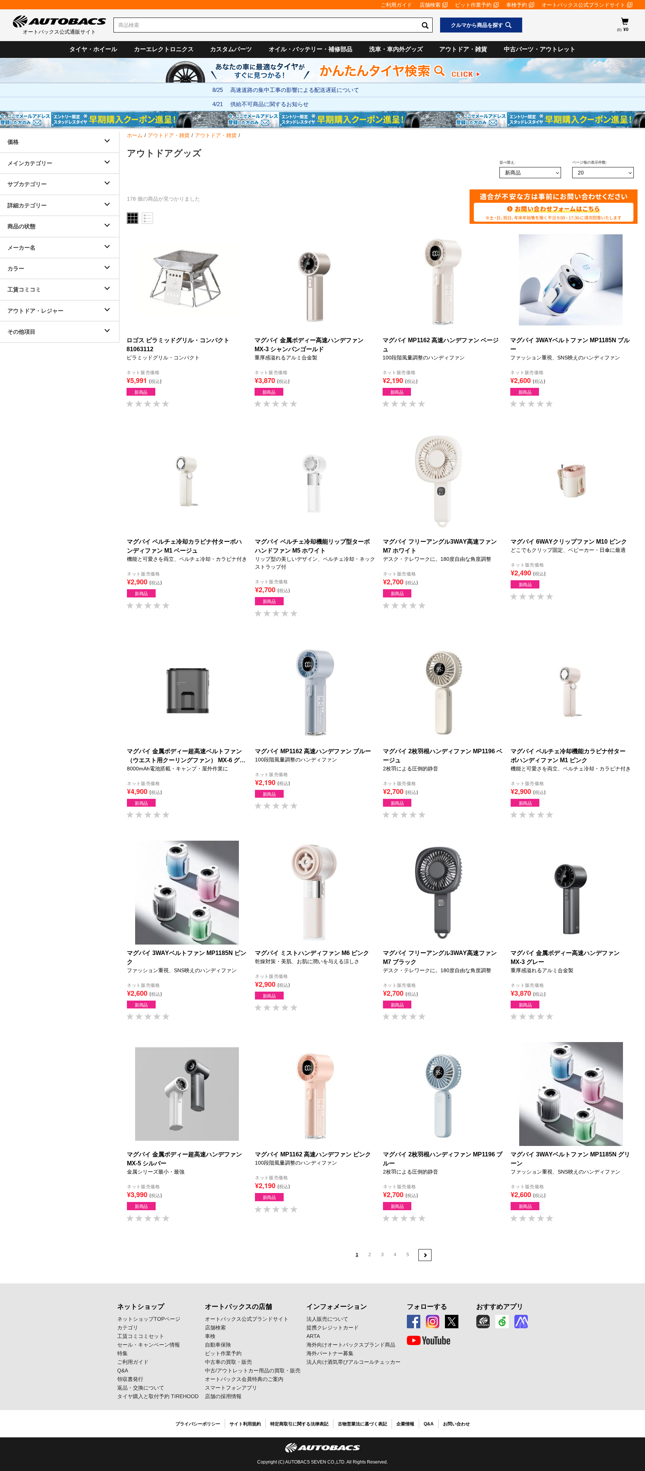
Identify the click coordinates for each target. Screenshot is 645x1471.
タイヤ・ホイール (93, 49)
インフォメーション (336, 1306)
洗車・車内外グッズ (396, 49)
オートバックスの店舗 (238, 1306)
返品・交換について (140, 1388)
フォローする (427, 1306)
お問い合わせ (456, 1424)
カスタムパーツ (231, 49)
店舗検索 (430, 5)
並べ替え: (507, 162)
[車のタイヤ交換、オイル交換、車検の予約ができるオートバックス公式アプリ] (483, 1321)
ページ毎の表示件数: (589, 162)
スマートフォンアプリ (231, 1388)
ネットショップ (140, 1306)
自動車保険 (218, 1345)
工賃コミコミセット (140, 1336)
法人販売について (327, 1319)
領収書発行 (130, 1379)
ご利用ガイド (396, 5)
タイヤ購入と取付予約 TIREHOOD (158, 1396)
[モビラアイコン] (521, 1321)
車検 (210, 1336)
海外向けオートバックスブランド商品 (350, 1345)
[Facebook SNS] (413, 1321)
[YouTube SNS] (428, 1340)
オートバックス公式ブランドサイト (583, 5)
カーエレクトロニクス (164, 49)
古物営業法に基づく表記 (362, 1424)
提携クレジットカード (332, 1328)
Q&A (122, 1370)
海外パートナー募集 (329, 1353)
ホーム (135, 135)
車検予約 (516, 5)
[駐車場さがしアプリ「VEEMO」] (502, 1321)
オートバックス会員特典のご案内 (244, 1379)
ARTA (313, 1336)
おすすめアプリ (499, 1306)
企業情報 (405, 1424)
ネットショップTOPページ (148, 1319)
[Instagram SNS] (432, 1321)
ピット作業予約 (473, 5)
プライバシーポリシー (197, 1424)
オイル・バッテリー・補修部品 (310, 49)
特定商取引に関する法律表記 (299, 1424)
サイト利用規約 (245, 1424)
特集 (122, 1353)
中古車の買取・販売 (228, 1362)
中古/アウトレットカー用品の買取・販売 (252, 1370)
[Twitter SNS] (451, 1321)
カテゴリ (127, 1328)
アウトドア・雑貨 (463, 49)
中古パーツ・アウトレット (540, 49)
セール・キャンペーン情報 (148, 1345)
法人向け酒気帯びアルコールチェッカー (353, 1362)
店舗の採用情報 (223, 1396)
